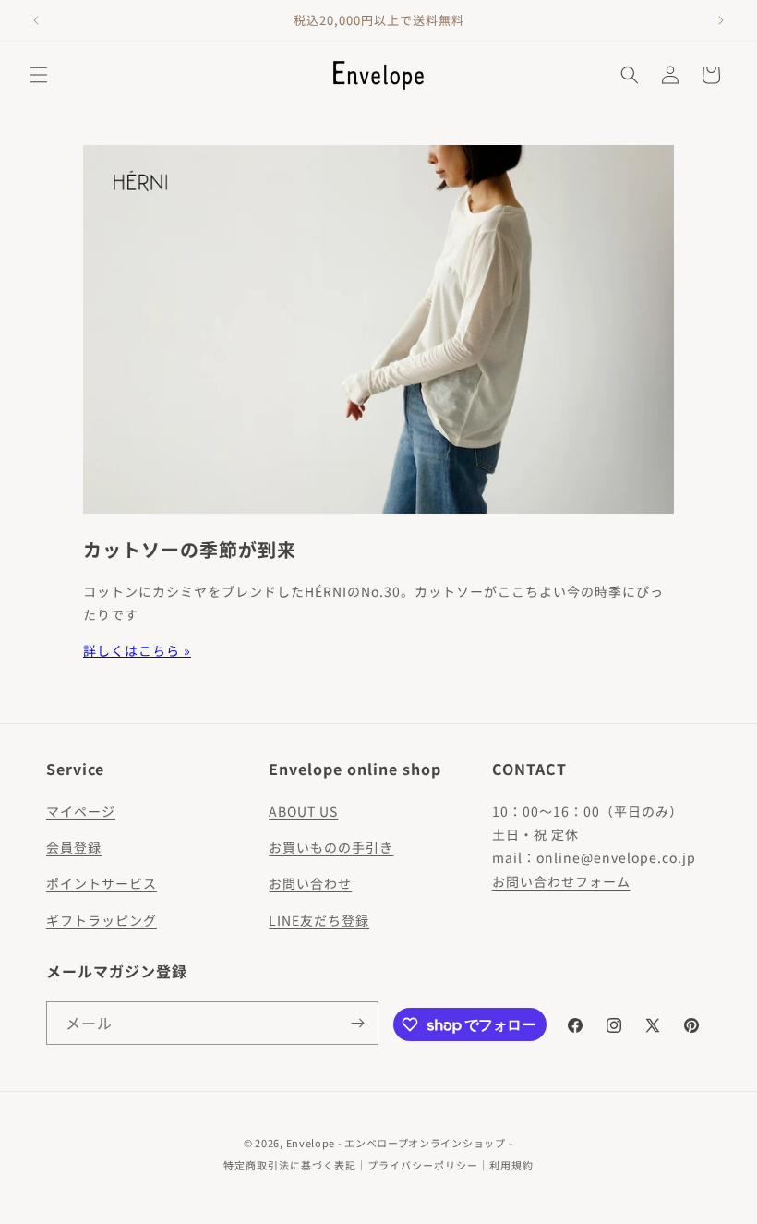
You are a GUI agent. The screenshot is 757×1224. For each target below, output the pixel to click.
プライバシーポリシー (422, 1164)
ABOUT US (303, 811)
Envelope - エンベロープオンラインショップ (396, 1142)
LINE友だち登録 (319, 920)
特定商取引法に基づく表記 (289, 1164)
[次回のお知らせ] (721, 20)
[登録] (357, 1023)
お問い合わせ (310, 883)
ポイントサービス (101, 883)
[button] (38, 75)
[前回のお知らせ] (36, 20)
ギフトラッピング (101, 920)
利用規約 (511, 1164)
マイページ (80, 811)
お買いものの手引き (331, 847)
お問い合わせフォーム (561, 881)
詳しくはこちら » (137, 650)
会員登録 (74, 847)
